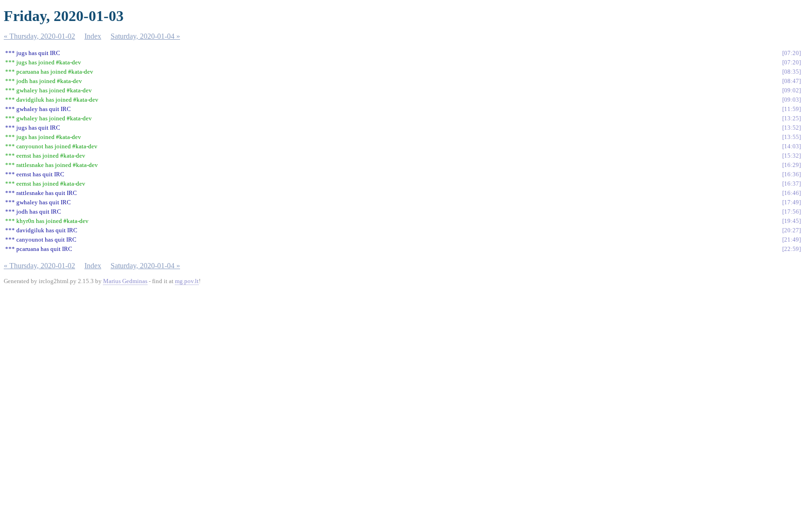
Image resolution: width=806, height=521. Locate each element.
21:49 (791, 239)
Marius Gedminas (125, 281)
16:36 (791, 174)
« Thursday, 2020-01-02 (39, 36)
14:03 (791, 146)
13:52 (791, 127)
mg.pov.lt (187, 281)
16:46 (791, 192)
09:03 (791, 99)
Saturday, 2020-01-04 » (145, 36)
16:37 (791, 183)
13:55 (791, 136)
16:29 (791, 164)
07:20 (791, 52)
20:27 (791, 230)
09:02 (791, 90)
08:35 (791, 71)
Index (92, 36)
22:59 (791, 248)
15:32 (791, 155)
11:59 (791, 108)
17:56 (791, 211)
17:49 (791, 202)
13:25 (791, 118)
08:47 (791, 80)
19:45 (791, 220)
